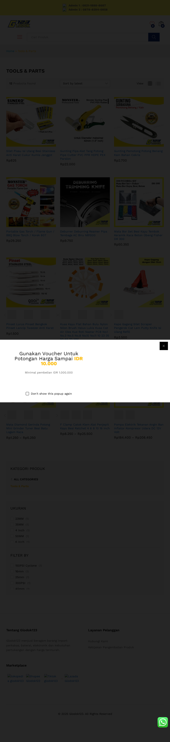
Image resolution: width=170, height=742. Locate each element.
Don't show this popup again (51, 393)
